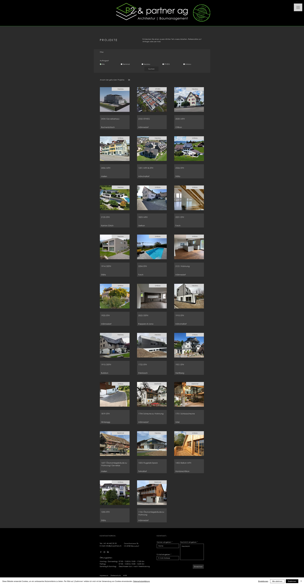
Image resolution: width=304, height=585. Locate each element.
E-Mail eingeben (163, 554)
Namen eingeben (164, 542)
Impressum (104, 575)
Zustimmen (292, 581)
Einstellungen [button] (263, 581)
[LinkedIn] (108, 552)
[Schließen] (301, 581)
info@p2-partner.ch (113, 546)
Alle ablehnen (277, 581)
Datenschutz (116, 575)
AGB (125, 575)
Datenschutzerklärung (141, 581)
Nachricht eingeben (188, 542)
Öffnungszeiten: (106, 558)
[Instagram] (104, 552)
